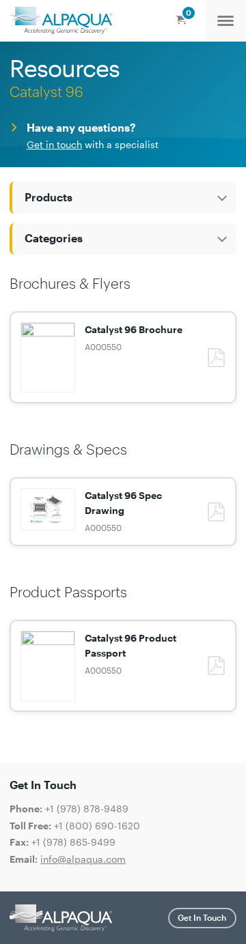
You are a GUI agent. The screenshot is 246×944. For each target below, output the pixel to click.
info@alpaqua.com (83, 859)
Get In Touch (202, 917)
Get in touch (54, 144)
